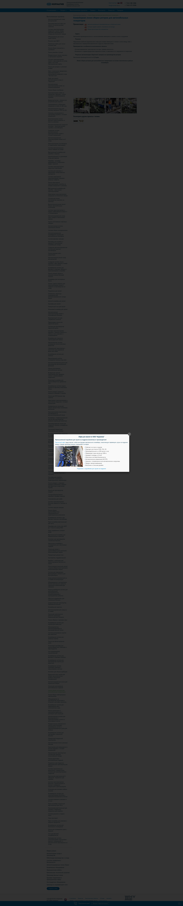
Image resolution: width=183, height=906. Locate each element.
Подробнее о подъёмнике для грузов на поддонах (91, 468)
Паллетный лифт (60, 442)
